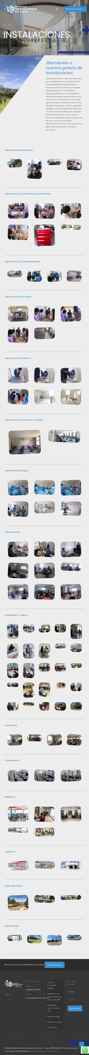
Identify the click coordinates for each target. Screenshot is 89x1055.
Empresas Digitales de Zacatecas (44, 1051)
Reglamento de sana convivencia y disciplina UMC (54, 997)
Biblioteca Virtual (73, 9)
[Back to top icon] (81, 1044)
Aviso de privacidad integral (51, 985)
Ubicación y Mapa (54, 1022)
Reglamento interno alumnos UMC (54, 1008)
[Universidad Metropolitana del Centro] (25, 9)
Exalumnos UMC (53, 1017)
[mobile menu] (57, 9)
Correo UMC (52, 1027)
